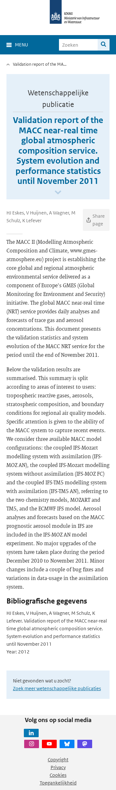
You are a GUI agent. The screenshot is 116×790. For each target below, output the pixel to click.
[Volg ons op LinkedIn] (31, 733)
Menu (21, 45)
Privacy (58, 767)
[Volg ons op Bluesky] (67, 743)
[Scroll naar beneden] (58, 192)
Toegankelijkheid (58, 783)
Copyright (58, 760)
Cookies (58, 775)
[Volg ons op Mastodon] (84, 743)
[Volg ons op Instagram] (31, 743)
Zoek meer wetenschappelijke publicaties (57, 688)
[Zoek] (104, 45)
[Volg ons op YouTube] (49, 743)
